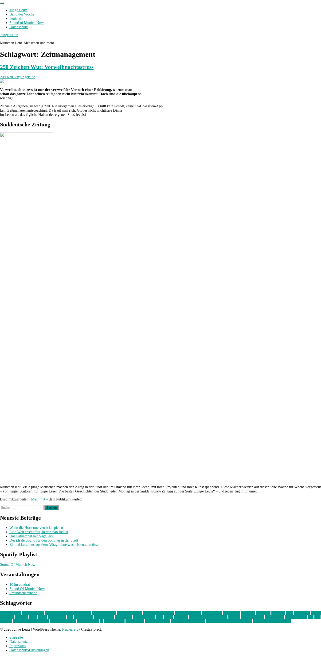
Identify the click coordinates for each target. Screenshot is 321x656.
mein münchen (144, 617)
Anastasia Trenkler (59, 613)
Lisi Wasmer (57, 617)
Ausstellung (82, 613)
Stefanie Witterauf (63, 621)
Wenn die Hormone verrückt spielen (36, 528)
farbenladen (231, 613)
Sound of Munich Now (26, 23)
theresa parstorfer (157, 621)
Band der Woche (21, 14)
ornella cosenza (252, 617)
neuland (15, 18)
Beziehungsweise (188, 613)
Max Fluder (123, 617)
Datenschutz (18, 27)
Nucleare (68, 629)
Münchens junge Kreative (208, 617)
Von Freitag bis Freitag (188, 621)
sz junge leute (114, 621)
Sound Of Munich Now (17, 564)
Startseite (16, 637)
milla (159, 617)
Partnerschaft (274, 617)
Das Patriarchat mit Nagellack (31, 536)
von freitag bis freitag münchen (229, 621)
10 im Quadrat (10, 613)
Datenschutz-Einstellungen (29, 650)
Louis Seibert (104, 617)
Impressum (17, 646)
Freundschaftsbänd (23, 593)
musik (168, 617)
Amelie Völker (33, 613)
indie (289, 613)
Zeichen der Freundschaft (272, 621)
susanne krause (88, 621)
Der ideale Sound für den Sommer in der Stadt (43, 540)
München (181, 617)
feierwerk (248, 613)
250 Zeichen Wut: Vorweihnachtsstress (47, 67)
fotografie (263, 613)
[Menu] (2, 3)
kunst (33, 617)
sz (101, 621)
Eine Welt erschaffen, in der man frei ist (38, 532)
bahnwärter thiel (104, 613)
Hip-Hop (278, 613)
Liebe (42, 617)
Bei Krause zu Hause (158, 613)
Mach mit (38, 499)
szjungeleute (26, 77)
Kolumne (21, 617)
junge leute (302, 613)
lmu (70, 617)
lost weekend (83, 617)
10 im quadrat (19, 584)
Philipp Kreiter (296, 617)
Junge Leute (18, 10)
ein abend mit (212, 613)
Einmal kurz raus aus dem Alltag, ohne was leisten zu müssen (54, 545)
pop (310, 617)
